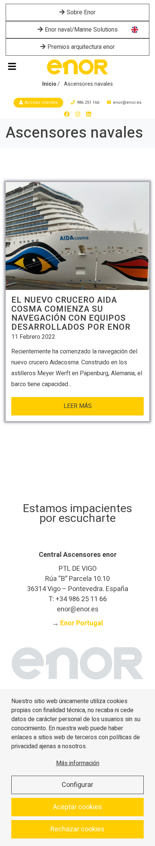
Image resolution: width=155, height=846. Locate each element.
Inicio (49, 84)
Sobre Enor (81, 12)
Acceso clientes (41, 102)
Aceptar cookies (77, 807)
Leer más (78, 406)
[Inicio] (77, 66)
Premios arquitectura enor (81, 47)
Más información (77, 763)
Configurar (77, 785)
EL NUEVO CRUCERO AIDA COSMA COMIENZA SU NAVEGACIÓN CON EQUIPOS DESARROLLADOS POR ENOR (71, 314)
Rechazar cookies (77, 829)
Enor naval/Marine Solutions (81, 29)
